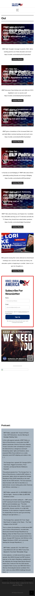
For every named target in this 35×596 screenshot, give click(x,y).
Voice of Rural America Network (17, 580)
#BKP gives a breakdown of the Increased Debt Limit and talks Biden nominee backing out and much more (17, 115)
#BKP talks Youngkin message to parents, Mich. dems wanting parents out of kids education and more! (16, 33)
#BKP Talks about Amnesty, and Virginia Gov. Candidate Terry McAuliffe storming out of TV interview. (17, 198)
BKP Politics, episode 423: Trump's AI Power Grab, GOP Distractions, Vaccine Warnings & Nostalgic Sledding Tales (16, 435)
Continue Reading (18, 59)
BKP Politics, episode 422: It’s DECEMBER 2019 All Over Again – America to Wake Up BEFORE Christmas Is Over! (17, 494)
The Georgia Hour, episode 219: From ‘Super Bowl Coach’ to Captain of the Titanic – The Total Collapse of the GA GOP (17, 522)
